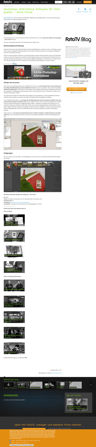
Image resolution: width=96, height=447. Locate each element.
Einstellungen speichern (15, 445)
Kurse (29, 2)
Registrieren (88, 2)
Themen (24, 2)
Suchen (65, 2)
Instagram (85, 11)
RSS (90, 11)
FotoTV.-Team (73, 57)
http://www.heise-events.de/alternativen (20, 202)
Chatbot (12, 442)
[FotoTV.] (8, 2)
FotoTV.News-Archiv (56, 373)
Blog (12, 6)
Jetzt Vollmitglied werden (76, 89)
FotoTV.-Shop (44, 2)
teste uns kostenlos (77, 92)
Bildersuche (69, 2)
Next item (91, 385)
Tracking (13, 440)
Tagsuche (73, 2)
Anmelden (79, 2)
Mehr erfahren (19, 438)
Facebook (78, 11)
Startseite (6, 6)
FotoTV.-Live (35, 2)
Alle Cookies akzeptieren (27, 445)
